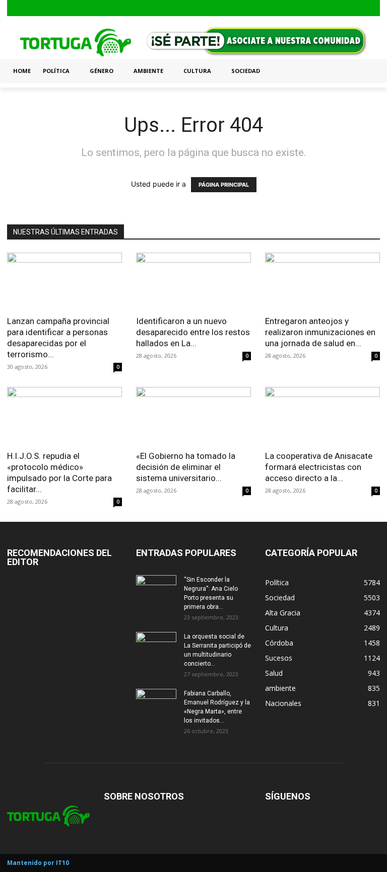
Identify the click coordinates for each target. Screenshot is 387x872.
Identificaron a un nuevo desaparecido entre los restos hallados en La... (193, 332)
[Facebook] (341, 8)
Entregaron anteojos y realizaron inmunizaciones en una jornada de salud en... (320, 332)
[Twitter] (373, 8)
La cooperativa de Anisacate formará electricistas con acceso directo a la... (318, 467)
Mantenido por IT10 (38, 862)
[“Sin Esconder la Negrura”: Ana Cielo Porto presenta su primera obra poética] (156, 589)
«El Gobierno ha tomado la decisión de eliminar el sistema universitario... (185, 467)
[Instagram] (357, 8)
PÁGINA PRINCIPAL (224, 184)
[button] (368, 71)
